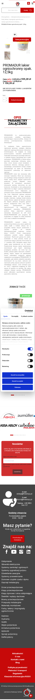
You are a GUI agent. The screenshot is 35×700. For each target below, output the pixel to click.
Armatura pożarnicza (10, 628)
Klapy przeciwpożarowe (12, 590)
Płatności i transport (17, 670)
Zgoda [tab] (5, 316)
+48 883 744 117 (26, 504)
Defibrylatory (7, 637)
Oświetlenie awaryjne (10, 573)
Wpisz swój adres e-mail (10, 456)
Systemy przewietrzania (11, 576)
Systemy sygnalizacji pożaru (13, 570)
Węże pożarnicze (9, 625)
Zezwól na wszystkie (17, 375)
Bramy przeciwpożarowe (12, 599)
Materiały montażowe (11, 605)
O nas (17, 656)
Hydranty (5, 619)
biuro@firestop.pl (24, 499)
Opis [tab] (17, 117)
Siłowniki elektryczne (10, 564)
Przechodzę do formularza (17, 539)
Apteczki (5, 631)
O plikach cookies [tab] (27, 316)
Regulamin (17, 673)
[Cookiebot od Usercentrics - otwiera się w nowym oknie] (25, 311)
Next (7, 62)
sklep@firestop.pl (24, 494)
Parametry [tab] (17, 121)
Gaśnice (4, 616)
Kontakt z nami (17, 659)
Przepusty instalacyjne (11, 602)
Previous (7, 38)
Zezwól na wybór (17, 381)
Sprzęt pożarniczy (9, 634)
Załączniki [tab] (17, 124)
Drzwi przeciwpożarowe (12, 587)
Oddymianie (6, 561)
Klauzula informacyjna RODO (17, 676)
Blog (17, 662)
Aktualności (17, 653)
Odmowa (17, 387)
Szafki (4, 622)
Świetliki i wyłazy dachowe (13, 596)
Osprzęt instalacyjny (10, 582)
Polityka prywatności (17, 667)
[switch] (30, 354)
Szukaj (26, 10)
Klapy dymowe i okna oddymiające (16, 593)
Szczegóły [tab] (14, 316)
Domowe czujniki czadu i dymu (14, 579)
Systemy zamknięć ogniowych (14, 567)
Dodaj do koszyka (16, 100)
